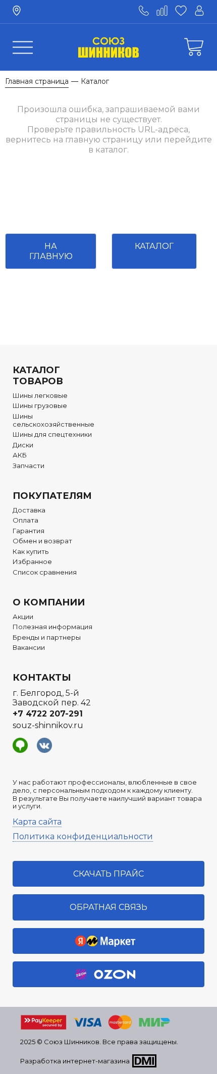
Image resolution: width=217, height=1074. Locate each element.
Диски (23, 445)
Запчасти (28, 466)
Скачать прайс (108, 874)
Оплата (25, 520)
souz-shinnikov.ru (48, 725)
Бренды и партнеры (47, 637)
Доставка (29, 510)
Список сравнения (45, 572)
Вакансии (29, 647)
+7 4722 (48, 714)
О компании (49, 602)
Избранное (32, 562)
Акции (23, 617)
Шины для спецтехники (52, 434)
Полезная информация (52, 627)
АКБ (20, 455)
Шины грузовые (40, 406)
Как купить (30, 551)
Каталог (154, 246)
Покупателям (52, 495)
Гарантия (28, 531)
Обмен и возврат (42, 541)
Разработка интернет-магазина (75, 1061)
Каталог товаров (38, 376)
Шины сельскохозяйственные (53, 420)
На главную (51, 251)
